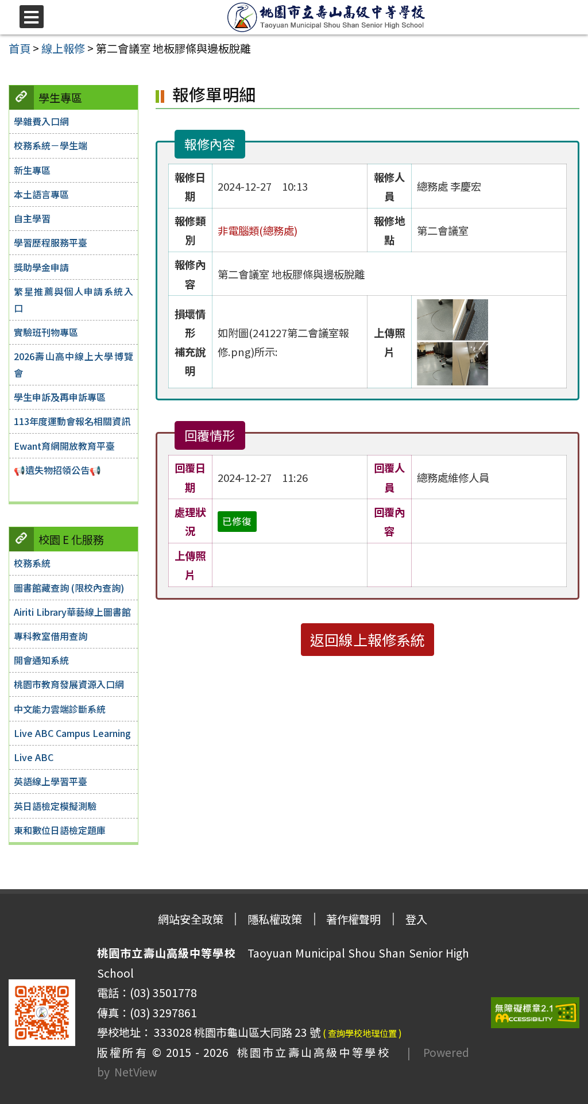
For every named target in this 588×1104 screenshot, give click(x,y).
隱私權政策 (274, 919)
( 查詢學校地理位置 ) (362, 1032)
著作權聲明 (353, 919)
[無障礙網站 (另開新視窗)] (535, 1013)
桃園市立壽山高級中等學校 (309, 1052)
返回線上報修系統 (367, 639)
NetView (135, 1072)
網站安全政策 (190, 919)
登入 (416, 919)
